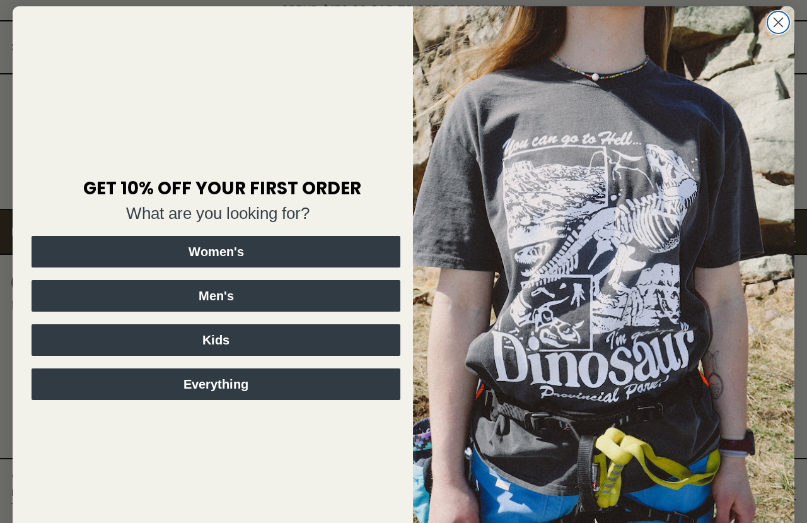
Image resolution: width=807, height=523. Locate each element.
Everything (215, 384)
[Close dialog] (778, 22)
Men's (216, 296)
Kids (215, 340)
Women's (216, 252)
